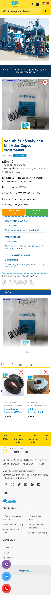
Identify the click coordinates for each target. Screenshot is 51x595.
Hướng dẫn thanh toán (11, 531)
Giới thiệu (5, 437)
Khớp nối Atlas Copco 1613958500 (13, 410)
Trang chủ (7, 69)
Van (35, 276)
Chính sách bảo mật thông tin (12, 518)
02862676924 (12, 260)
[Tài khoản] (32, 4)
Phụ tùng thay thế (37, 69)
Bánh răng (32, 402)
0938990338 (12, 226)
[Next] (49, 397)
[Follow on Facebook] (6, 485)
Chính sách (8, 547)
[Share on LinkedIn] (31, 282)
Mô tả (7, 292)
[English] (43, 3)
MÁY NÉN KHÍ (20, 69)
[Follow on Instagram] (12, 485)
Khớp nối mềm (10, 402)
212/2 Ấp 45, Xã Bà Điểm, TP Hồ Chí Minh (23, 230)
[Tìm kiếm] (45, 11)
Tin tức (6, 552)
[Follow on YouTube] (6, 493)
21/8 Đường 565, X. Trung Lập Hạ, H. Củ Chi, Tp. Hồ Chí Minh (25, 265)
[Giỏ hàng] (38, 4)
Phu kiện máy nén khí (25, 72)
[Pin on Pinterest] (25, 282)
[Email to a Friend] (20, 282)
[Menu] (3, 3)
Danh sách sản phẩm (33, 438)
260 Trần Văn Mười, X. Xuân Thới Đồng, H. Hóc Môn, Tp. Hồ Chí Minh (24, 247)
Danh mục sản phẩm (18, 438)
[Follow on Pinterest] (32, 485)
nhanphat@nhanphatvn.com (21, 471)
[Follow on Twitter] (19, 485)
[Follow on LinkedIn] (39, 485)
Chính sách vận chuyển (34, 518)
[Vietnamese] (47, 3)
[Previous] (2, 397)
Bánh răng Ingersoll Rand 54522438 (35, 411)
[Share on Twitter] (15, 282)
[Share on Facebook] (10, 282)
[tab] (25, 292)
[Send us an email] (26, 485)
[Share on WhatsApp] (4, 282)
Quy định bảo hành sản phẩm (36, 526)
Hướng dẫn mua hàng (13, 524)
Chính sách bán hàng (37, 532)
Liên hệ (46, 437)
